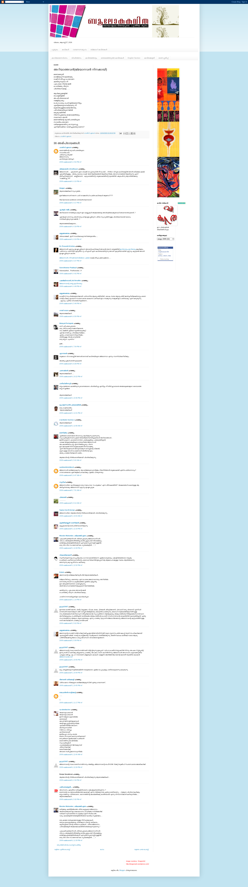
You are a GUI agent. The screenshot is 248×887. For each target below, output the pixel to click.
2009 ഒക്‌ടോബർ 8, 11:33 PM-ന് (70, 840)
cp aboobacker (64, 710)
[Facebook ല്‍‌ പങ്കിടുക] (132, 133)
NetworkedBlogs (163, 247)
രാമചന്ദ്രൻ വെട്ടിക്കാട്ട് (67, 692)
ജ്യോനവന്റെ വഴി (66, 657)
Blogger (122, 870)
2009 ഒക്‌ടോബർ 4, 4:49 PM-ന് (70, 286)
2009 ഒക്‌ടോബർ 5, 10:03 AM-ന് (70, 516)
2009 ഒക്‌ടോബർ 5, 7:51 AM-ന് (70, 490)
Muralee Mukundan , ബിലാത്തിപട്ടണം (73, 536)
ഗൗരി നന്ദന (63, 310)
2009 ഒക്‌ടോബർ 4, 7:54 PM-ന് (70, 347)
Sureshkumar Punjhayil (68, 268)
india (169, 255)
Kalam (61, 572)
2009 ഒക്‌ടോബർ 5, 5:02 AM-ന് (70, 460)
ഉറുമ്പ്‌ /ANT (63, 607)
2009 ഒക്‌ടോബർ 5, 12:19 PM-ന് (70, 529)
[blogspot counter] (181, 203)
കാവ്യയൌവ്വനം (59, 58)
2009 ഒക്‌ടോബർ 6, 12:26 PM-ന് (70, 767)
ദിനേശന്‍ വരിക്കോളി (66, 679)
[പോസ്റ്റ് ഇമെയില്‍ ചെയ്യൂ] (120, 133)
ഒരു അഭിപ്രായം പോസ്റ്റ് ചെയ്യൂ (69, 845)
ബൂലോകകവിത (163, 251)
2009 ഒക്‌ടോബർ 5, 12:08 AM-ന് (70, 426)
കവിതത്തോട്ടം (91, 58)
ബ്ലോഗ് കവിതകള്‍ (99, 50)
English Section (134, 58)
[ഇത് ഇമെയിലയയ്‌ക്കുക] (124, 133)
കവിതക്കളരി (149, 58)
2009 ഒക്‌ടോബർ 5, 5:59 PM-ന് (70, 640)
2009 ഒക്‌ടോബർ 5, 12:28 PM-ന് (70, 548)
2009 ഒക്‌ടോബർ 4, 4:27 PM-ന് (70, 261)
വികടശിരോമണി (65, 555)
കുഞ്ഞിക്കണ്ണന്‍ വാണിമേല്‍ (69, 523)
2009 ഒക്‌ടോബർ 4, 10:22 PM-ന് (70, 376)
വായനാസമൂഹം (80, 50)
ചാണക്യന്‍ (63, 371)
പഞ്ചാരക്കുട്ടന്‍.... (65, 787)
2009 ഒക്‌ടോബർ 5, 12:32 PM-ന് (70, 565)
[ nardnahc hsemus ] (67, 420)
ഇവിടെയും (124, 249)
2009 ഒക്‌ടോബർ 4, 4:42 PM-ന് (70, 274)
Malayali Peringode (66, 323)
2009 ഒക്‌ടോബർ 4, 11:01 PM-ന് (70, 413)
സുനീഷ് (62, 482)
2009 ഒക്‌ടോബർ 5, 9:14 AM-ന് (70, 503)
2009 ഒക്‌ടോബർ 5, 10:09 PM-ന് (70, 673)
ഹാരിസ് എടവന (65, 136)
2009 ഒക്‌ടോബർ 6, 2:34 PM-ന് (70, 780)
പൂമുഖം (55, 50)
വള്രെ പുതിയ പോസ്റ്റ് (62, 849)
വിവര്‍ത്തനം (76, 58)
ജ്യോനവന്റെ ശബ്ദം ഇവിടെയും (70, 283)
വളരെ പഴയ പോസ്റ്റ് (141, 849)
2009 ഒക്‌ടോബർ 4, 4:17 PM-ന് (70, 203)
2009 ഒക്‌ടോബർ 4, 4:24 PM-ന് (70, 239)
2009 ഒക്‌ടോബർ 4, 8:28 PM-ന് (70, 364)
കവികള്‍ (65, 50)
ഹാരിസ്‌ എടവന (65, 147)
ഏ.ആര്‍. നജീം (64, 210)
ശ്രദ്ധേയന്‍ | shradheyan (68, 169)
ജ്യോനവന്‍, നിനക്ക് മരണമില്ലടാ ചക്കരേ (74, 258)
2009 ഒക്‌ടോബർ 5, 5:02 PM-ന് (70, 623)
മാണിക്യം (63, 433)
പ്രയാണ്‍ (62, 497)
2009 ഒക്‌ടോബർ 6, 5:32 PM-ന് (70, 799)
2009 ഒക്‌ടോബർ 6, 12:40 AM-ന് (70, 754)
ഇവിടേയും (132, 249)
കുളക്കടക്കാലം (64, 233)
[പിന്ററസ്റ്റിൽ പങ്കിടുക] (134, 133)
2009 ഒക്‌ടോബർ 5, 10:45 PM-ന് (70, 685)
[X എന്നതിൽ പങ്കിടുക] (129, 133)
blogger (62, 188)
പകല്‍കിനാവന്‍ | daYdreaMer (70, 280)
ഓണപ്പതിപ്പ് (163, 58)
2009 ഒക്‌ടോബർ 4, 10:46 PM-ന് (70, 398)
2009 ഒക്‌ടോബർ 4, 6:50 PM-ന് (70, 316)
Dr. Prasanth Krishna (67, 246)
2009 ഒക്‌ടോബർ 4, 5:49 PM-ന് (70, 303)
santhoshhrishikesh (66, 467)
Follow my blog (164, 259)
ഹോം (102, 849)
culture (165, 255)
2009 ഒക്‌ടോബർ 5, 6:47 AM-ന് (70, 475)
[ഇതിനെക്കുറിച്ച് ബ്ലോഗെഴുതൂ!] (127, 133)
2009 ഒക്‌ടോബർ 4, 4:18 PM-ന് (70, 226)
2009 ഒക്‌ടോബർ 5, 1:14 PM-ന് (70, 600)
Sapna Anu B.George (67, 510)
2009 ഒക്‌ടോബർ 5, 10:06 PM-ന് (70, 660)
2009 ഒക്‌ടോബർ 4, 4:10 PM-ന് (70, 181)
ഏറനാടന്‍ (63, 353)
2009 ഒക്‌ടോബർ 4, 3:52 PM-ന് (70, 162)
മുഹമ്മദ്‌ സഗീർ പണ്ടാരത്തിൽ (70, 405)
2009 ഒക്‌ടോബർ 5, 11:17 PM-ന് (70, 703)
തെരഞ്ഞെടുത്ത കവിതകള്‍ (112, 58)
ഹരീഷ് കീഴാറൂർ (65, 383)
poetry (160, 255)
